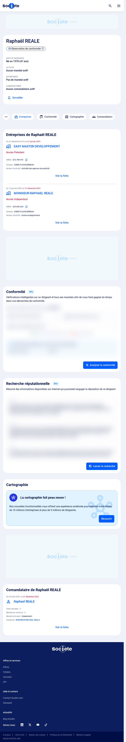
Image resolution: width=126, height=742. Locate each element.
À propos (7, 735)
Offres (6, 667)
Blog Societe (9, 719)
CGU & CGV (19, 735)
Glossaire (7, 703)
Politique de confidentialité (61, 735)
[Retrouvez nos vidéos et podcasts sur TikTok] (45, 724)
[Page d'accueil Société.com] (10, 6)
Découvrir (106, 518)
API (4, 682)
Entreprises (25, 116)
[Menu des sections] (6, 117)
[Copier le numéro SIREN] (26, 159)
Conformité (50, 116)
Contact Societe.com (13, 698)
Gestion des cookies (37, 735)
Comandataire (104, 116)
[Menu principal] (118, 5)
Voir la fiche (62, 175)
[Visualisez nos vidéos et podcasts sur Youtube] (37, 724)
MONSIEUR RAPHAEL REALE (28, 620)
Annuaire (7, 677)
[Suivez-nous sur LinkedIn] (22, 724)
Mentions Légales (83, 735)
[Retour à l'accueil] (62, 649)
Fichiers (6, 672)
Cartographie (77, 116)
